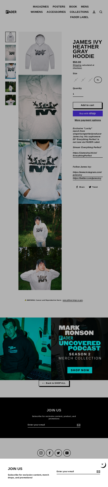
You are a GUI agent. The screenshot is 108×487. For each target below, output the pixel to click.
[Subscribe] (98, 471)
